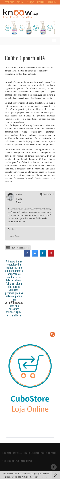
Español (20, 2)
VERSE (54, 452)
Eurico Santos (15, 236)
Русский (40, 2)
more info (34, 476)
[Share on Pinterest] (51, 255)
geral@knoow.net (14, 302)
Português (9, 2)
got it (44, 476)
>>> (23, 221)
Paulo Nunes (19, 200)
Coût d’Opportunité (25, 57)
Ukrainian (52, 2)
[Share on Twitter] (35, 255)
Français (30, 2)
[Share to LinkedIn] (43, 255)
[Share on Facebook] (27, 255)
